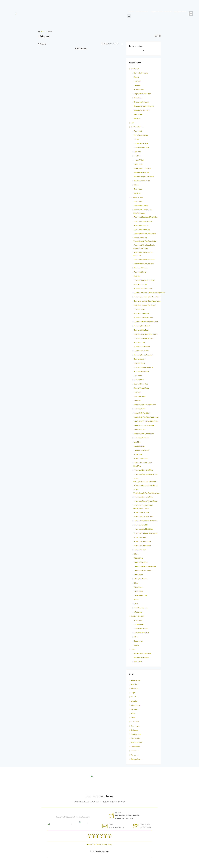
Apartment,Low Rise (141, 225)
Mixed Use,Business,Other (143, 497)
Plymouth (134, 709)
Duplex (136, 77)
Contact (168, 12)
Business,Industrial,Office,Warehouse (147, 297)
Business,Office (139, 309)
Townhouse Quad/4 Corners (144, 106)
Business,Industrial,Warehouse (145, 305)
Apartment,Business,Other (143, 221)
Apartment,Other (140, 272)
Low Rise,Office (139, 446)
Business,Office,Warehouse (143, 338)
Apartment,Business (141, 205)
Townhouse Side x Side (142, 110)
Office (136, 554)
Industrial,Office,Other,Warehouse (146, 417)
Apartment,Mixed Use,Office (144, 259)
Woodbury (135, 697)
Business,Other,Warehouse (143, 355)
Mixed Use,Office (140, 537)
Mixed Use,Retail (140, 550)
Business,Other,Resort (142, 346)
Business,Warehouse (141, 371)
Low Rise (137, 85)
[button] (191, 13)
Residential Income (137, 616)
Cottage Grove (136, 759)
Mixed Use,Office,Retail (142, 546)
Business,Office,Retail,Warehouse (146, 334)
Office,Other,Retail (140, 562)
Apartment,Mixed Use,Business (145, 233)
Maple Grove (135, 705)
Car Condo (138, 376)
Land (132, 123)
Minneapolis (135, 680)
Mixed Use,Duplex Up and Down (145, 501)
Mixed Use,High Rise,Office (143, 516)
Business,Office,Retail (141, 330)
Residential (135, 69)
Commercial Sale (137, 197)
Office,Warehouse (140, 579)
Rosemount (135, 755)
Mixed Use (138, 454)
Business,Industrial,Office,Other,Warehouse (149, 293)
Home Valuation (142, 12)
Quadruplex (138, 164)
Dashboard (97, 844)
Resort (136, 599)
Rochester (134, 688)
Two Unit (137, 118)
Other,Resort (138, 587)
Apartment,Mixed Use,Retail (144, 264)
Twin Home (138, 114)
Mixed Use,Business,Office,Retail (145, 485)
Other (136, 583)
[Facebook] (89, 836)
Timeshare (137, 98)
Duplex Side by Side (141, 143)
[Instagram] (93, 836)
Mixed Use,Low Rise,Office (143, 529)
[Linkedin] (97, 836)
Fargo (133, 693)
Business (137, 276)
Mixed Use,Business (141, 458)
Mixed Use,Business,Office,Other (146, 474)
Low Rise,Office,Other (142, 450)
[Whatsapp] (109, 836)
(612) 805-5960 (180, 12)
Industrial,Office (140, 409)
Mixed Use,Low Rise (141, 525)
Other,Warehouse (140, 595)
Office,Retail (138, 575)
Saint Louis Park (136, 742)
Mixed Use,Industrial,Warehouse (145, 521)
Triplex (136, 185)
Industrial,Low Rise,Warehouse (145, 405)
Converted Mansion (141, 73)
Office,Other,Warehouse (142, 570)
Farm (133, 649)
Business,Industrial (140, 284)
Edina (133, 717)
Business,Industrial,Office (143, 288)
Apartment (138, 131)
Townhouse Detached (141, 102)
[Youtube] (101, 836)
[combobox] (115, 44)
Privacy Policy (107, 844)
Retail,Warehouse (140, 608)
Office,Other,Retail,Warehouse (145, 566)
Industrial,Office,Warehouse (144, 425)
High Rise (137, 81)
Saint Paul (134, 684)
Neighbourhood (156, 12)
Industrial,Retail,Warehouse (144, 434)
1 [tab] (144, 51)
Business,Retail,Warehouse (143, 367)
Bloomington (135, 726)
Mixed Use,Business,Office (143, 470)
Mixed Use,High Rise (141, 512)
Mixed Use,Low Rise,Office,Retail (145, 533)
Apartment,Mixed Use (142, 229)
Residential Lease (137, 127)
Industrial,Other (140, 429)
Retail (136, 604)
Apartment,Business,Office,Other (146, 217)
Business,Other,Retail (141, 351)
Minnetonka (135, 747)
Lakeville (134, 701)
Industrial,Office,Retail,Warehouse (146, 421)
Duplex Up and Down (141, 147)
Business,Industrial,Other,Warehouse (147, 301)
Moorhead (134, 751)
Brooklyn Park (136, 734)
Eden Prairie (135, 738)
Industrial (137, 400)
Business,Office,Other (142, 313)
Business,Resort (139, 359)
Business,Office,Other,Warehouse (146, 322)
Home (131, 12)
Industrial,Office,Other (142, 413)
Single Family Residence (142, 94)
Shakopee (134, 730)
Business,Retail (139, 363)
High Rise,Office (139, 396)
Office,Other (138, 558)
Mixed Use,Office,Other (142, 541)
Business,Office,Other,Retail (144, 317)
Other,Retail (138, 591)
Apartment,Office (140, 268)
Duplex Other (139, 380)
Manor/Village (139, 89)
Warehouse (138, 612)
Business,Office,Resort (142, 326)
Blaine (133, 713)
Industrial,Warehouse (141, 438)
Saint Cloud (135, 722)
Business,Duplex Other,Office (144, 280)
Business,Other (139, 342)
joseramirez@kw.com (117, 827)
